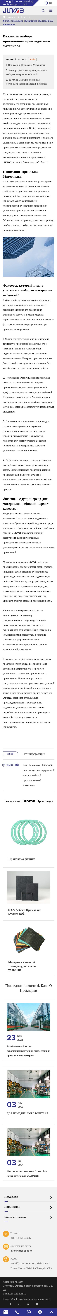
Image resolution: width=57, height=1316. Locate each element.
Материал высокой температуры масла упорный (22, 966)
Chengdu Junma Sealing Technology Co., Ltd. (28, 1288)
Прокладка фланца (21, 859)
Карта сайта (9, 1299)
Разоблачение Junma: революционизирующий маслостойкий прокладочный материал (38, 775)
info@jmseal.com (21, 1251)
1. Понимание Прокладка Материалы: (26, 65)
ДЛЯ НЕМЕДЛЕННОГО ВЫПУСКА (27, 1113)
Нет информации (34, 754)
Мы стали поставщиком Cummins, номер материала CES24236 (27, 1173)
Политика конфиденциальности (34, 1299)
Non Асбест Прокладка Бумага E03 (24, 912)
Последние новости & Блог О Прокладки (28, 988)
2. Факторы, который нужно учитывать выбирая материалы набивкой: (26, 72)
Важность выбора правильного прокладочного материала (28, 22)
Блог (23, 17)
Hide (32, 60)
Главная (11, 17)
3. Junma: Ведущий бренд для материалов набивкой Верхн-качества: (26, 82)
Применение (12, 1207)
